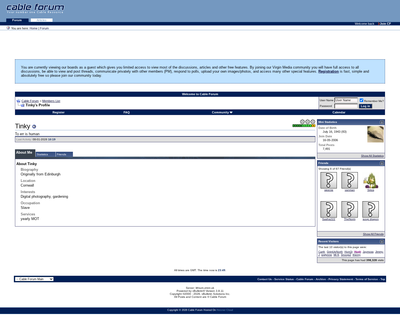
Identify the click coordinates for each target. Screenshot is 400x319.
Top (382, 279)
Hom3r (348, 251)
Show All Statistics (372, 155)
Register (58, 112)
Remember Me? (374, 101)
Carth (321, 251)
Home (34, 28)
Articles (42, 20)
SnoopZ (346, 254)
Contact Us (264, 279)
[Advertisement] (333, 11)
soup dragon (371, 219)
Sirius (370, 189)
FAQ (127, 112)
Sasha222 (328, 219)
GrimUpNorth (335, 251)
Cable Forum (30, 101)
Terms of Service (366, 279)
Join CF (385, 23)
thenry (357, 254)
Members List (51, 101)
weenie (328, 189)
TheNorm (349, 219)
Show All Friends (373, 234)
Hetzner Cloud (225, 310)
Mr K (336, 254)
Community (220, 112)
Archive (321, 279)
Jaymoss (368, 251)
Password (326, 105)
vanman (350, 189)
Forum (17, 20)
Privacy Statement (340, 279)
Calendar (339, 112)
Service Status (284, 279)
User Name (327, 100)
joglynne (326, 254)
